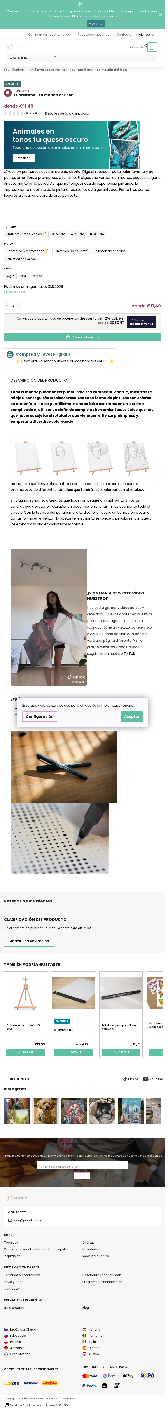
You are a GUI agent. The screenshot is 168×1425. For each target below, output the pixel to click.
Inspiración (12, 1256)
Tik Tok (133, 1079)
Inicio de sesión (136, 47)
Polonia (15, 1342)
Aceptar (132, 716)
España (94, 1348)
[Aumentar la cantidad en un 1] (19, 305)
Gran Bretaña (20, 1354)
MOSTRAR (96, 23)
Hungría (94, 1329)
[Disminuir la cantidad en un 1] (7, 305)
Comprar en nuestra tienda (49, 34)
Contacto (124, 34)
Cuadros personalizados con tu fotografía (36, 1249)
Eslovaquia (18, 1336)
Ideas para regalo (95, 1256)
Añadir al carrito (86, 337)
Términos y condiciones (22, 1275)
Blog (85, 1308)
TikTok (129, 653)
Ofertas (88, 1242)
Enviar (82, 1176)
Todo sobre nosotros (93, 34)
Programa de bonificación (102, 1282)
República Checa (23, 1329)
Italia (92, 1342)
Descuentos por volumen (101, 1275)
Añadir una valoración (29, 941)
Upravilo (56, 1405)
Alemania (17, 1348)
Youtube (156, 1079)
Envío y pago (17, 292)
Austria (94, 1354)
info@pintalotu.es (27, 1220)
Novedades (91, 1249)
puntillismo (74, 391)
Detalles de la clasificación (67, 113)
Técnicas (11, 1242)
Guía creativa (14, 1308)
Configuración (39, 716)
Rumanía (95, 1336)
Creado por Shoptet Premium (26, 1405)
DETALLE (28, 1052)
